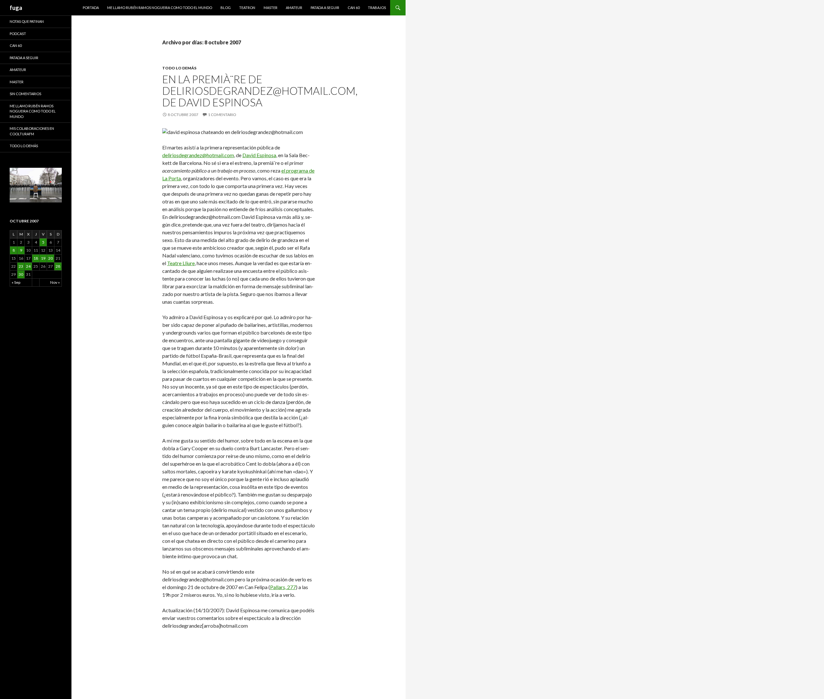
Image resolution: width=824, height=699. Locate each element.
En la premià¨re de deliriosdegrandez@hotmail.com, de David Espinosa (260, 91)
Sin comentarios (25, 94)
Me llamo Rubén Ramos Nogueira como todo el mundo (159, 7)
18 (35, 258)
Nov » (55, 282)
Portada (91, 7)
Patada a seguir (325, 7)
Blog (225, 7)
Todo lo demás (179, 68)
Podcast (18, 33)
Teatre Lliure (181, 263)
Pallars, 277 (283, 587)
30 (21, 274)
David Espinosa (259, 155)
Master (270, 7)
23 (21, 266)
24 (28, 266)
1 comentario (222, 114)
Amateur (294, 7)
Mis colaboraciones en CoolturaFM (32, 131)
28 (58, 266)
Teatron (247, 7)
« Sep (16, 282)
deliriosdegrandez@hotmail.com (198, 155)
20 (50, 258)
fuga (16, 7)
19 (43, 258)
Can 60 (354, 7)
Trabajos (377, 7)
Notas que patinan (27, 21)
